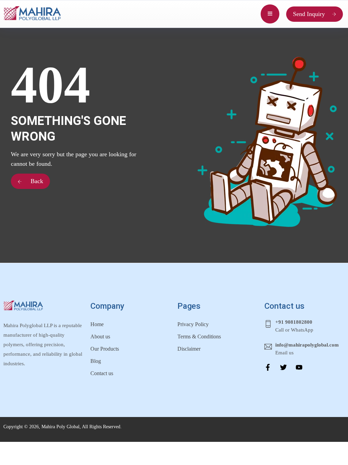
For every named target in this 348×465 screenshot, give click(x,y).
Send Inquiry (309, 14)
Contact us (101, 373)
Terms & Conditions (199, 336)
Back (36, 181)
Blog (95, 361)
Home (97, 324)
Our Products (104, 349)
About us (100, 336)
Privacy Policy (193, 324)
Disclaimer (189, 349)
